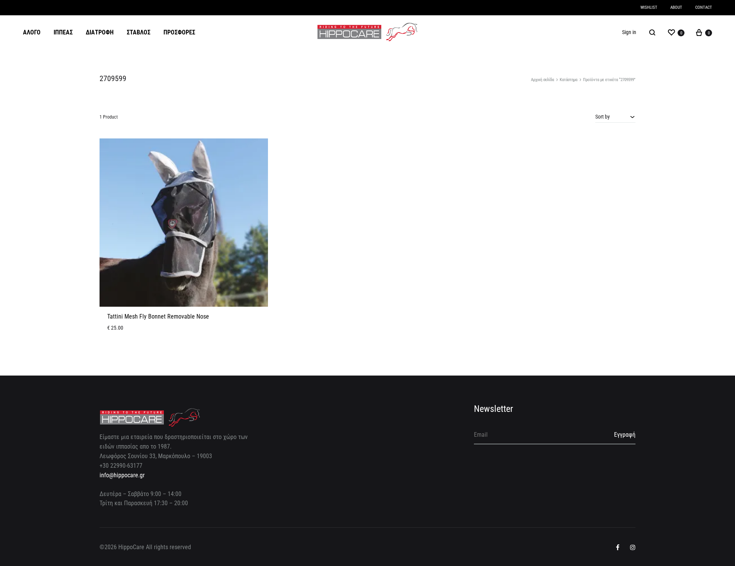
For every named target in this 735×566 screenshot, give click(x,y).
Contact (703, 7)
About (676, 7)
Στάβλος (138, 32)
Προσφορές (179, 32)
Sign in (629, 32)
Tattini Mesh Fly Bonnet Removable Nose (158, 316)
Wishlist (648, 7)
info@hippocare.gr (122, 475)
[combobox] (615, 117)
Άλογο (32, 32)
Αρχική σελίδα (542, 79)
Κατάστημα (568, 79)
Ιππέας (63, 32)
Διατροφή (100, 32)
